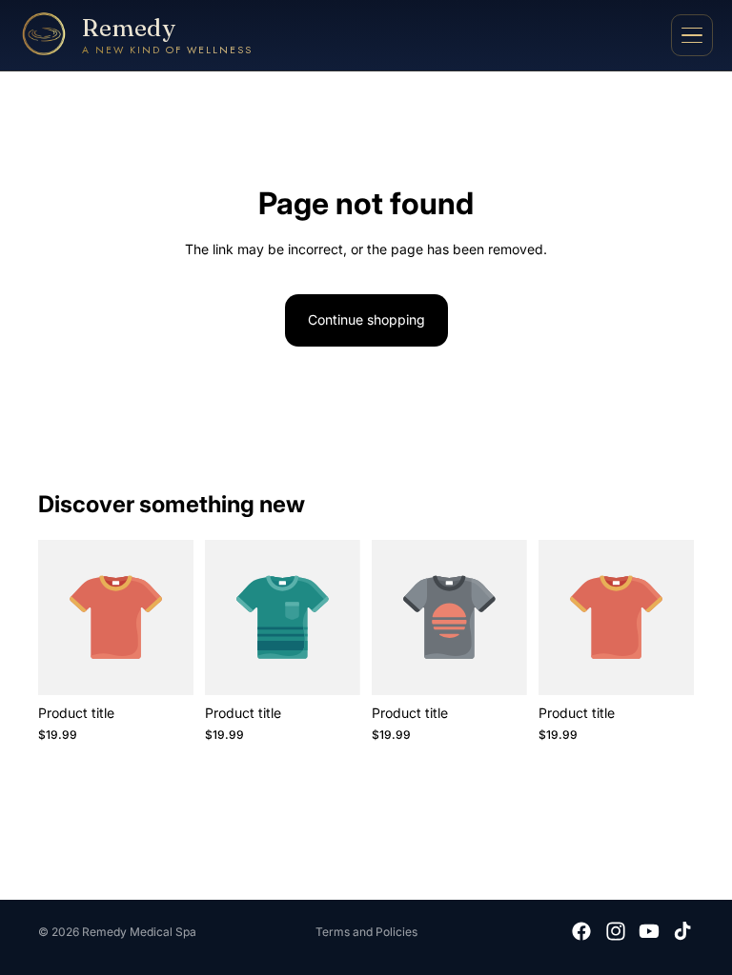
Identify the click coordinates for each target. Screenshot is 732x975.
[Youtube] (649, 931)
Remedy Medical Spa (139, 932)
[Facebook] (581, 931)
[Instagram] (615, 931)
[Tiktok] (682, 931)
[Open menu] (692, 35)
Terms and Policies (366, 932)
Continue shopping (366, 319)
